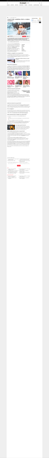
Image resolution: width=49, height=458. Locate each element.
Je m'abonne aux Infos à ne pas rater (14, 41)
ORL (15, 17)
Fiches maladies (13, 17)
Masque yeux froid (10, 160)
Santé (28, 0)
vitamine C (26, 112)
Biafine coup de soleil (22, 160)
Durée (22, 48)
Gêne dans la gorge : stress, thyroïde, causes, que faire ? (24, 172)
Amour (21, 0)
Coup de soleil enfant (22, 165)
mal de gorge (14, 47)
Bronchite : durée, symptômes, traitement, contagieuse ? (12, 176)
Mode (9, 0)
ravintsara (14, 139)
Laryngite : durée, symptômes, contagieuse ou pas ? (12, 169)
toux (27, 66)
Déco (17, 0)
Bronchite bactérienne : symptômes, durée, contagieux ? (24, 178)
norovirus (9, 68)
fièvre (28, 69)
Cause (22, 47)
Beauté (11, 0)
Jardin (19, 0)
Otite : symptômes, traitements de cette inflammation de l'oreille (12, 172)
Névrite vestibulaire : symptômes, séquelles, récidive (24, 171)
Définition (23, 45)
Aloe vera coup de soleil (11, 165)
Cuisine (13, 0)
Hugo (39, 0)
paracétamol (23, 135)
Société (30, 0)
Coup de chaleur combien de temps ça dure (13, 162)
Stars (32, 0)
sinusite (22, 105)
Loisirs (34, 0)
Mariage (24, 0)
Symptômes (23, 46)
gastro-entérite (12, 121)
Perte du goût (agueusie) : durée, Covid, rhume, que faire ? (24, 169)
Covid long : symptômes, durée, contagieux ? (12, 178)
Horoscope (37, 0)
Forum (41, 0)
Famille (26, 0)
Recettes (15, 0)
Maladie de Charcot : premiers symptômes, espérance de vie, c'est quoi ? (24, 163)
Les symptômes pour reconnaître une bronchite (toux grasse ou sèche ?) (13, 171)
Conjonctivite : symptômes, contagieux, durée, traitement (24, 176)
